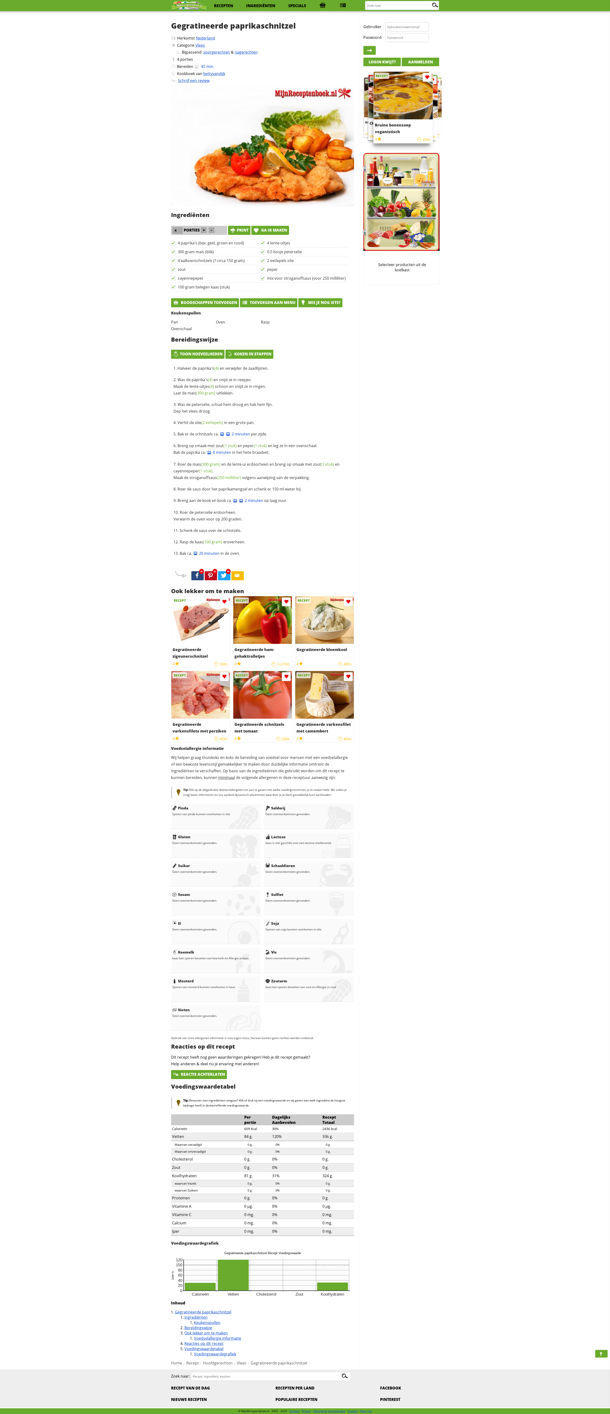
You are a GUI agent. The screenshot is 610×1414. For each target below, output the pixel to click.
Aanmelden (420, 62)
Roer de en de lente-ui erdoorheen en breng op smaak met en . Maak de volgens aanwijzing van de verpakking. (256, 471)
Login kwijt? (382, 62)
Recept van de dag (190, 1388)
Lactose (278, 836)
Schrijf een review (193, 80)
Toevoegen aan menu (272, 302)
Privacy (306, 1411)
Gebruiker (372, 26)
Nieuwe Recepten (189, 1399)
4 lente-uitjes (278, 243)
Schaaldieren (283, 865)
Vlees (200, 45)
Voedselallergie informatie (217, 1338)
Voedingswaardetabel (204, 1348)
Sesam (184, 894)
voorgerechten (216, 52)
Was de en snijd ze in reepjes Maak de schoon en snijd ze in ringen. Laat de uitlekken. (219, 386)
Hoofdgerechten (218, 1363)
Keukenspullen (207, 1322)
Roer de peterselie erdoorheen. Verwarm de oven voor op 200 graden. (207, 516)
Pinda (183, 808)
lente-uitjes (201, 386)
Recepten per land (295, 1388)
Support (352, 1411)
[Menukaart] (342, 5)
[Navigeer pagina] (601, 1354)
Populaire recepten (296, 1399)
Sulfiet (277, 894)
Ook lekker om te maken (206, 1333)
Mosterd (186, 981)
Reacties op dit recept (204, 1343)
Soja (275, 923)
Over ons (366, 1411)
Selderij (278, 808)
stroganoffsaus (215, 477)
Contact (294, 1411)
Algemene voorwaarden (329, 1411)
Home (176, 1363)
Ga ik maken (273, 230)
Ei (179, 923)
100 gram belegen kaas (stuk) (204, 287)
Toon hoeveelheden (201, 354)
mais (201, 393)
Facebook (390, 1388)
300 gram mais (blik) (196, 251)
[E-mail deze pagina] (237, 575)
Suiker (184, 865)
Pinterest (390, 1399)
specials (297, 5)
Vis (274, 952)
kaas (208, 542)
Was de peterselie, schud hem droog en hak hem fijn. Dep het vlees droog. (223, 408)
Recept (192, 1363)
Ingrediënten (196, 1317)
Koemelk (186, 952)
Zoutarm (279, 981)
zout (182, 269)
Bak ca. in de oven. (210, 553)
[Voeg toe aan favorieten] (224, 601)
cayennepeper (190, 278)
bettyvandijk (214, 73)
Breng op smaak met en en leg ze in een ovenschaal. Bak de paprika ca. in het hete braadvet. (245, 449)
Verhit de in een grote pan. (216, 422)
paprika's (208, 368)
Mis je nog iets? (324, 302)
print (243, 230)
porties (186, 59)
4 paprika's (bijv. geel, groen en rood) (211, 243)
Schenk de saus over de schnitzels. (210, 530)
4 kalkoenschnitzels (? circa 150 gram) (211, 260)
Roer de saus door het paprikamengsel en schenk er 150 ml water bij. (239, 489)
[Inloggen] (369, 50)
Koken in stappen (252, 354)
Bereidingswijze (198, 1327)
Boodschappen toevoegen (208, 302)
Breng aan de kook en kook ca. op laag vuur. (232, 500)
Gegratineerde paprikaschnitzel (203, 1312)
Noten (184, 1009)
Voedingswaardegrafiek (215, 1354)
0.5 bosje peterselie (284, 251)
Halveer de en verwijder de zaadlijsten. (223, 368)
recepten (223, 5)
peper (272, 269)
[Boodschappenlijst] (322, 5)
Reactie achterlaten (202, 1074)
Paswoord (372, 37)
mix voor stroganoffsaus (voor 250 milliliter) (306, 278)
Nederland (205, 38)
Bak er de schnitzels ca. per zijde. (222, 434)
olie (209, 422)
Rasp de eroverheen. (212, 542)
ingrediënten (260, 5)
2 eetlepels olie (280, 260)
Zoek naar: (180, 1376)
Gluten (184, 836)
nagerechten (246, 52)
